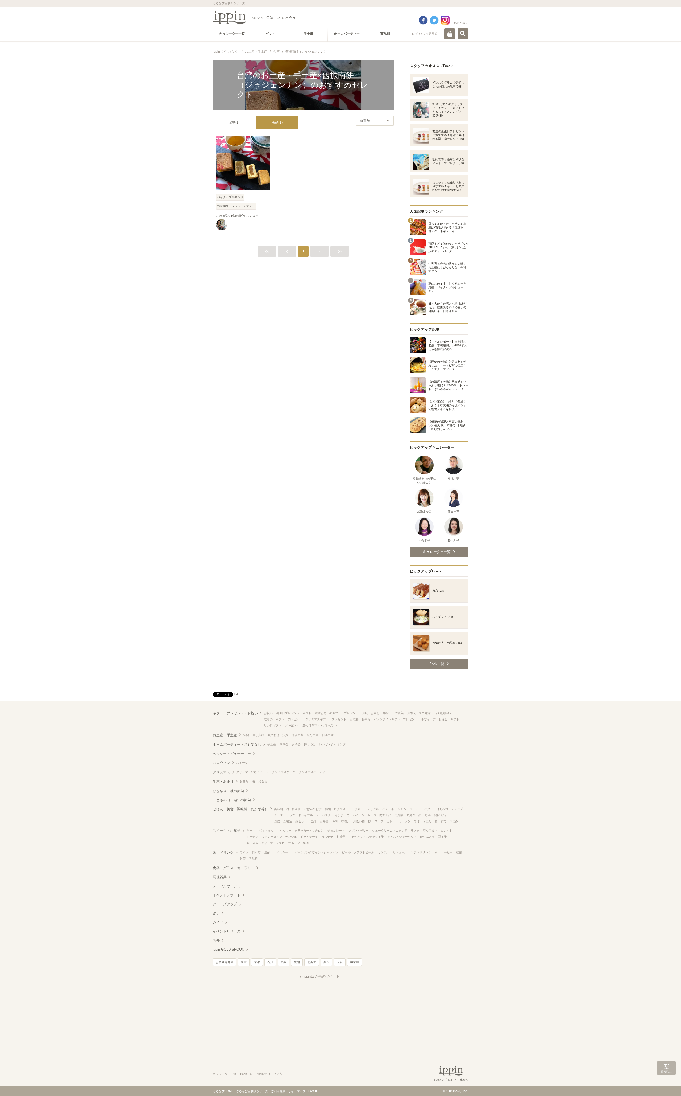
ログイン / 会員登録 (425, 33)
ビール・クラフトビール (358, 852)
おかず (338, 815)
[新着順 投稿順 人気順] (375, 121)
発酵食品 (440, 815)
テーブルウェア (225, 886)
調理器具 (220, 877)
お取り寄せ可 (224, 962)
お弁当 (324, 821)
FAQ (311, 1091)
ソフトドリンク (421, 852)
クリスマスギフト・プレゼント (325, 719)
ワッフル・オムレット (437, 830)
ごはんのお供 (313, 809)
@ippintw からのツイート (319, 976)
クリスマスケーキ (283, 772)
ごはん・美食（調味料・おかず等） (240, 809)
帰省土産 (297, 735)
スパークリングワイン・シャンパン (315, 852)
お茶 (243, 858)
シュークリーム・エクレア (389, 830)
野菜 (428, 815)
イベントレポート (226, 895)
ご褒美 (399, 713)
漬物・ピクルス (335, 809)
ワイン (244, 852)
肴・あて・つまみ (446, 821)
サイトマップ (297, 1091)
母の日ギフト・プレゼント (281, 725)
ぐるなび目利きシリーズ (252, 1091)
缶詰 (313, 821)
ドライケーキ (309, 836)
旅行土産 (312, 735)
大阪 (340, 962)
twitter (434, 20)
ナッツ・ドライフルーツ (302, 815)
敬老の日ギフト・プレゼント (283, 719)
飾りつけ (310, 744)
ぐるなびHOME (223, 1091)
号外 (216, 940)
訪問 (246, 735)
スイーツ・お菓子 (226, 831)
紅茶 (459, 852)
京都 (257, 962)
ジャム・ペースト (409, 809)
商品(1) (277, 122)
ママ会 (284, 744)
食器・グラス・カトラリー (233, 868)
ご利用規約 (278, 1091)
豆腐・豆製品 (283, 821)
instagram (445, 20)
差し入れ (258, 735)
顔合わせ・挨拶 (278, 735)
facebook (423, 20)
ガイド (218, 922)
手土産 (271, 744)
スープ (379, 821)
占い (216, 913)
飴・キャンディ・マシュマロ (266, 843)
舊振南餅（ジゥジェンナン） (236, 205)
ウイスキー (280, 852)
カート (449, 33)
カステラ (327, 836)
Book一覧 (246, 1073)
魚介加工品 (414, 815)
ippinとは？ (461, 22)
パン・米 (388, 809)
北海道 (311, 962)
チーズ (278, 815)
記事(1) (234, 122)
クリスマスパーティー (313, 772)
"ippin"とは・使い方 (269, 1073)
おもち (262, 781)
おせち (244, 781)
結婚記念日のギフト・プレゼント (337, 713)
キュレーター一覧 (224, 1073)
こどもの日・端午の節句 (232, 800)
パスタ (326, 815)
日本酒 (256, 852)
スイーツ (242, 762)
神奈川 (354, 962)
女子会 (296, 744)
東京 (244, 962)
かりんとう (427, 836)
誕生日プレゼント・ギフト (293, 713)
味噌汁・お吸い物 (353, 821)
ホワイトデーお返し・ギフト (440, 719)
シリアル (373, 809)
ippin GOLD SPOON (228, 949)
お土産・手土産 (225, 735)
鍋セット (301, 821)
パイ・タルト (267, 830)
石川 (270, 962)
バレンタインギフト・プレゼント (396, 719)
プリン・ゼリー (358, 830)
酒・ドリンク (223, 852)
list (236, 694)
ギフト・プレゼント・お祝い (235, 713)
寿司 (335, 821)
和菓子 (341, 836)
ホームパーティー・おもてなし (237, 744)
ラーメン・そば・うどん (415, 821)
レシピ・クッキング (332, 744)
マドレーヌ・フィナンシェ (279, 836)
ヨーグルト (356, 809)
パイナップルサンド (230, 197)
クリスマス (221, 772)
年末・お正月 (223, 781)
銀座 (326, 962)
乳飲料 (253, 858)
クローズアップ (225, 904)
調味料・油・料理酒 (287, 809)
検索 (463, 33)
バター (428, 809)
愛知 (297, 962)
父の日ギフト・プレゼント (320, 725)
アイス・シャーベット (402, 836)
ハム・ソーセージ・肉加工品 (372, 815)
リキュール (400, 852)
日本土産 (328, 735)
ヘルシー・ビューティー (232, 754)
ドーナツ (252, 836)
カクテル (383, 852)
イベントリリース (226, 931)
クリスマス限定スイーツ (252, 772)
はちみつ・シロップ (450, 809)
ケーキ (251, 830)
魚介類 (399, 815)
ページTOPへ (666, 1084)
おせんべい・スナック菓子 (366, 836)
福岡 (283, 962)
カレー (391, 821)
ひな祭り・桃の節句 (228, 791)
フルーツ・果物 (298, 843)
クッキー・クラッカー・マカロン (302, 830)
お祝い (268, 713)
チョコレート (336, 830)
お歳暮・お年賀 (360, 719)
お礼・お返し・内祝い (376, 713)
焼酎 (267, 852)
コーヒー (447, 852)
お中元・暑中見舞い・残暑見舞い (429, 713)
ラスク (415, 830)
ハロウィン (221, 763)
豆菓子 (442, 836)
